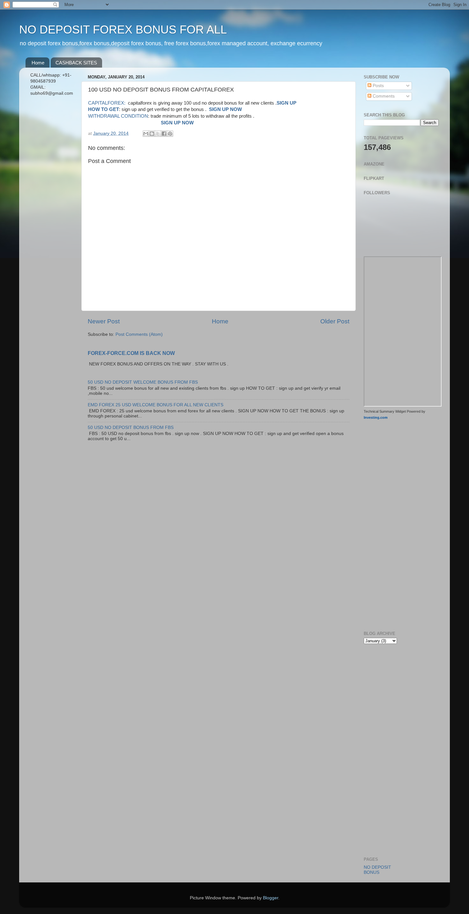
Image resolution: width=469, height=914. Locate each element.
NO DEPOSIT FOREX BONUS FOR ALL (123, 29)
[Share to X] (158, 133)
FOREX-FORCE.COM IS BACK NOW (131, 353)
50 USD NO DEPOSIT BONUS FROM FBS (131, 427)
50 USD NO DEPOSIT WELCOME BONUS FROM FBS (143, 382)
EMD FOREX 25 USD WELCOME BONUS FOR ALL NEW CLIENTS (155, 404)
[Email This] (146, 133)
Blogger (270, 898)
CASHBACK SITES (76, 62)
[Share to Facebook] (164, 133)
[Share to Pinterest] (170, 133)
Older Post (334, 321)
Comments (383, 96)
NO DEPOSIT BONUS (377, 870)
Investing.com (376, 417)
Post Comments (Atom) (139, 334)
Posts (377, 85)
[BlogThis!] (152, 133)
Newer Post (104, 321)
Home (38, 62)
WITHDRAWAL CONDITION (118, 116)
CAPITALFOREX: (107, 103)
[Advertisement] (51, 202)
